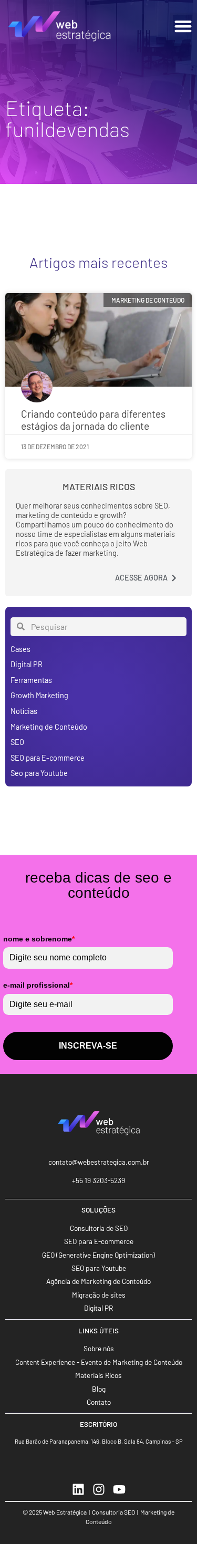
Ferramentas (31, 680)
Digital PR (27, 664)
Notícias (24, 711)
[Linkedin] (78, 1489)
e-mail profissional (37, 985)
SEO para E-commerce (48, 757)
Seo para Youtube (39, 773)
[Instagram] (98, 1489)
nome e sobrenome (39, 939)
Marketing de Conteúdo (49, 726)
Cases (20, 649)
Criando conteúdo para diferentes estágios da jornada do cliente (93, 420)
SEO (17, 742)
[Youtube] (119, 1489)
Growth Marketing (39, 695)
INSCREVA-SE (88, 1045)
